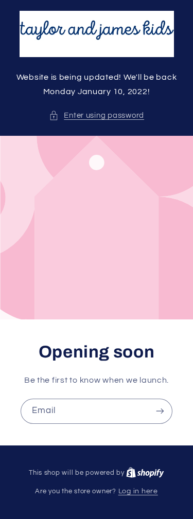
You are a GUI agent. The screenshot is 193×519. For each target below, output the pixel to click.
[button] (96, 115)
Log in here (138, 491)
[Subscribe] (160, 411)
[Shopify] (145, 472)
